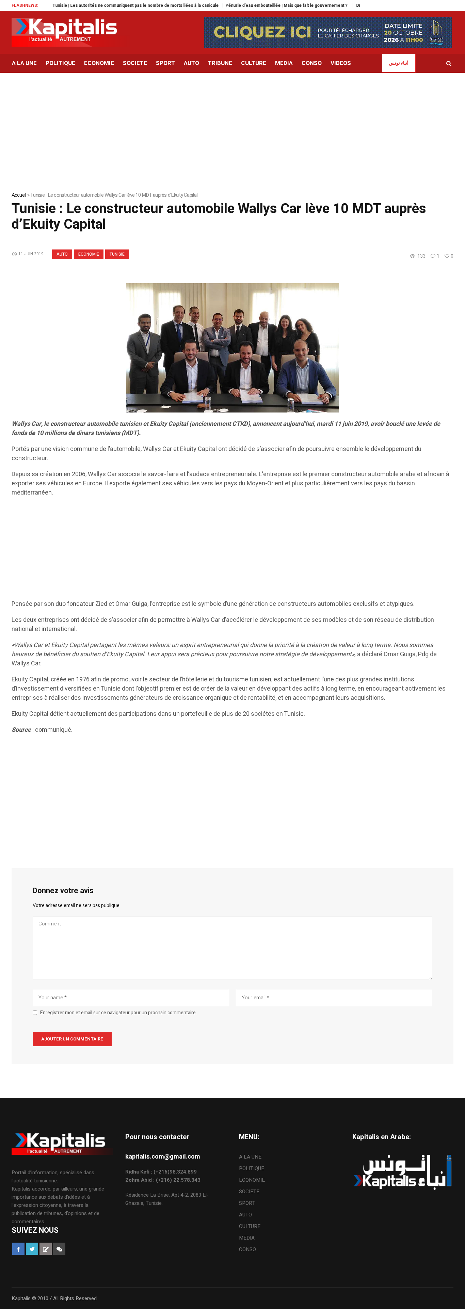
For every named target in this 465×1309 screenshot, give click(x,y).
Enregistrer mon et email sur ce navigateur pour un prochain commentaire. (118, 1012)
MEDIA (247, 1238)
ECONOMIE (88, 254)
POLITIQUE (251, 1168)
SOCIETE (249, 1191)
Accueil (19, 195)
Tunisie (117, 254)
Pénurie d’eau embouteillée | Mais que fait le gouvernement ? (263, 5)
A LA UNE (250, 1157)
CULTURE (249, 1226)
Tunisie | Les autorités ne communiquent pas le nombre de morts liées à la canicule (111, 5)
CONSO (247, 1249)
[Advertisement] (216, 551)
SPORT (247, 1203)
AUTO (62, 254)
